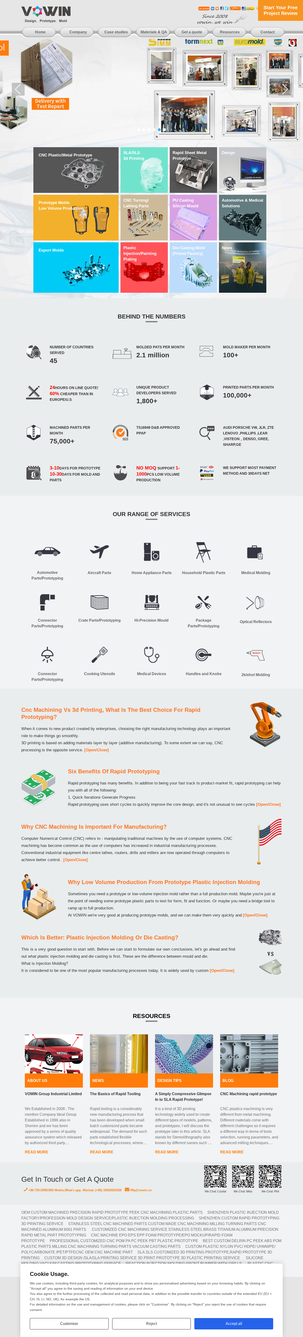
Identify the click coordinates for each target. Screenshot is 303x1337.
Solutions (242, 203)
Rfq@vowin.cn (140, 1190)
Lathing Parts (136, 203)
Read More (36, 1152)
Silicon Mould (185, 203)
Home (40, 32)
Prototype (190, 156)
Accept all (234, 1324)
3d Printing (133, 156)
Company (78, 32)
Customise (69, 1324)
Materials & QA (154, 32)
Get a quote (192, 32)
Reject (151, 1324)
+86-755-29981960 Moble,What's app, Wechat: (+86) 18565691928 (74, 1190)
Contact (267, 32)
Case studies (116, 32)
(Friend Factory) (189, 251)
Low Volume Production (61, 205)
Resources (230, 32)
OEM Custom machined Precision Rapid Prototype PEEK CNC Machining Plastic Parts (112, 1212)
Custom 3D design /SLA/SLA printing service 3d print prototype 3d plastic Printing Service (142, 1258)
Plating (139, 253)
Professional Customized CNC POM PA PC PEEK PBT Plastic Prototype (124, 1241)
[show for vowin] (151, 89)
